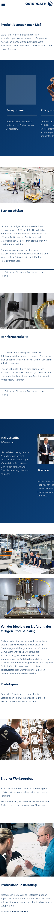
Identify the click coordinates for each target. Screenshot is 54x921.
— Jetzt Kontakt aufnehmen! (14, 911)
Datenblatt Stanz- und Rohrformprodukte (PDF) (24, 274)
